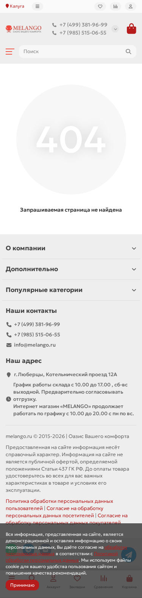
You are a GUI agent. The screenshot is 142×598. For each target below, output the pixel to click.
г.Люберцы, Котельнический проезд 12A (65, 374)
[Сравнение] (115, 6)
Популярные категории (44, 290)
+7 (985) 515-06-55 (82, 33)
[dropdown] (37, 6)
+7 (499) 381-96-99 (83, 25)
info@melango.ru (35, 345)
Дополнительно (32, 269)
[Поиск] (128, 52)
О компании (25, 248)
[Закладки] (100, 6)
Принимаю (22, 585)
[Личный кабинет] (130, 6)
